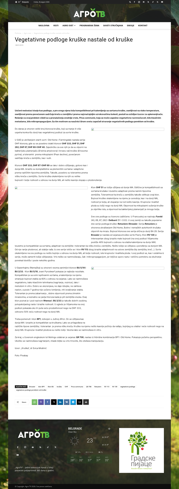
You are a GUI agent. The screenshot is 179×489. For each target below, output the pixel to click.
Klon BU (51, 387)
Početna (18, 33)
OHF (66, 387)
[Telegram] (73, 402)
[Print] (86, 402)
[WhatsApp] (34, 402)
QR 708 (88, 387)
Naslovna (43, 25)
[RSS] (148, 2)
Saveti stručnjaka (113, 25)
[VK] (67, 402)
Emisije (130, 25)
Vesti (56, 25)
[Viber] (41, 402)
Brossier (32, 387)
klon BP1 (41, 387)
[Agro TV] (89, 13)
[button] (130, 2)
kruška (59, 387)
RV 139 (114, 387)
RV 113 (106, 387)
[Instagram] (139, 2)
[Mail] (144, 2)
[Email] (79, 402)
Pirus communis (77, 387)
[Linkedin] (60, 402)
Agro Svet (68, 25)
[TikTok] (153, 2)
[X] (157, 2)
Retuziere (97, 387)
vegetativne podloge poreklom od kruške (31, 390)
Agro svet (27, 33)
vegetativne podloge (127, 387)
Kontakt (142, 25)
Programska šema (89, 25)
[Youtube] (162, 2)
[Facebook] (134, 2)
